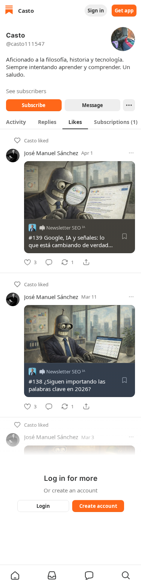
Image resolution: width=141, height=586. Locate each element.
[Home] (9, 10)
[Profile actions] (129, 105)
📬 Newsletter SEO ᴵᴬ (62, 227)
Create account (98, 506)
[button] (15, 575)
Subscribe (33, 105)
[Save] (124, 236)
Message (92, 105)
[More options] (131, 153)
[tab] (16, 121)
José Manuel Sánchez (51, 153)
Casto (30, 140)
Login (43, 506)
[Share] (86, 262)
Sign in (96, 10)
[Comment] (48, 262)
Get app (124, 10)
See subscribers (26, 91)
